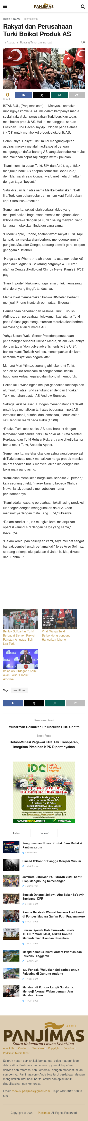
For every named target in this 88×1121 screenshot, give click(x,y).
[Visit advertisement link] (44, 792)
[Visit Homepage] (44, 6)
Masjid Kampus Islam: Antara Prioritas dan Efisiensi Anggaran (52, 954)
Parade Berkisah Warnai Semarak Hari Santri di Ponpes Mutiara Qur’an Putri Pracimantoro (54, 914)
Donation (68, 1048)
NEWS (16, 18)
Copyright (53, 1048)
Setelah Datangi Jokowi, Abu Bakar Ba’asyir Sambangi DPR (53, 896)
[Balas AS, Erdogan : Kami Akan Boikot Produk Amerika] (20, 659)
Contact (22, 1048)
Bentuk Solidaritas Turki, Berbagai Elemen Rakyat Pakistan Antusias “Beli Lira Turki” (19, 637)
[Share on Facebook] (23, 95)
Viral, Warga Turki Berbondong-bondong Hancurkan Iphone (56, 635)
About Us (8, 1048)
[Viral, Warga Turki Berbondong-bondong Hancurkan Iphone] (59, 619)
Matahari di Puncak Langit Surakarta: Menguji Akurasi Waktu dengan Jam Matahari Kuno (48, 991)
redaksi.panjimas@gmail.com (31, 1091)
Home (6, 18)
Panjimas (44, 1113)
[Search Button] (83, 6)
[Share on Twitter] (42, 95)
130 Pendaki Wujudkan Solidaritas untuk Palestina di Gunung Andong (51, 972)
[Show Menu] (5, 6)
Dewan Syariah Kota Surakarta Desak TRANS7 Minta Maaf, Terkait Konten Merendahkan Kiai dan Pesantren (48, 934)
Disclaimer (38, 1048)
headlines (19, 690)
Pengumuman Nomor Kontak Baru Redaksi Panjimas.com (52, 845)
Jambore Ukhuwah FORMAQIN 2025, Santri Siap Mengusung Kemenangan (52, 879)
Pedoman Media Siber (16, 1053)
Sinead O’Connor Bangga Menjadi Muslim (52, 861)
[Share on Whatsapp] (59, 95)
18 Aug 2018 (10, 42)
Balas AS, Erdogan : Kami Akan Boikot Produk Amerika (19, 675)
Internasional (31, 18)
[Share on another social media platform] (77, 95)
